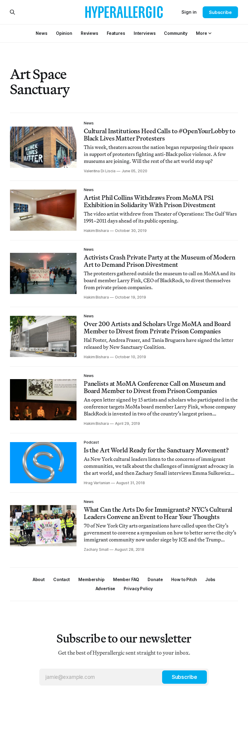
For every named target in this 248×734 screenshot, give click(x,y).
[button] (201, 33)
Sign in (189, 12)
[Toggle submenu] (209, 33)
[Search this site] (12, 12)
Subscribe (220, 12)
